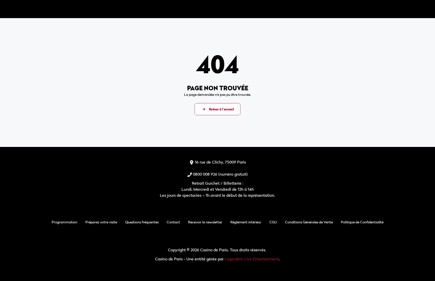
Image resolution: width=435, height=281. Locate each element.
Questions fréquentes (142, 222)
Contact (173, 222)
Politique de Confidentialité (362, 222)
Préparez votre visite (101, 222)
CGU (273, 222)
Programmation (64, 222)
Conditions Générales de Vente (309, 222)
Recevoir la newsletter (205, 222)
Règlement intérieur (245, 222)
